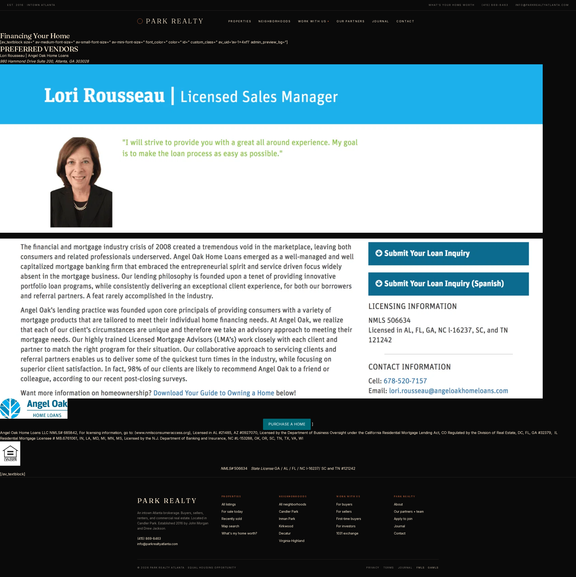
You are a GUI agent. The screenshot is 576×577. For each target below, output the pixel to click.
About (398, 504)
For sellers (344, 511)
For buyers (344, 504)
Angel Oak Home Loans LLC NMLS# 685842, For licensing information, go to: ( (68, 432)
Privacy (372, 567)
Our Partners (351, 21)
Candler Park (288, 511)
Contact (405, 21)
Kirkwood (286, 526)
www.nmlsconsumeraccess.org (162, 432)
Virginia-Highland (291, 541)
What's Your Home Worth (452, 5)
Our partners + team (409, 511)
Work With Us (313, 21)
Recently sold (232, 519)
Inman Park (287, 519)
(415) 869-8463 (495, 5)
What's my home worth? (239, 533)
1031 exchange (347, 533)
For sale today (232, 511)
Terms (388, 567)
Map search (230, 526)
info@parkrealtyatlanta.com (542, 5)
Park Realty (175, 21)
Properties (239, 21)
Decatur (285, 533)
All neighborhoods (292, 504)
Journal (380, 21)
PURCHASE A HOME (286, 424)
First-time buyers (348, 519)
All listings (229, 504)
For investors (346, 526)
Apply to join (403, 519)
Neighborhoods (275, 21)
